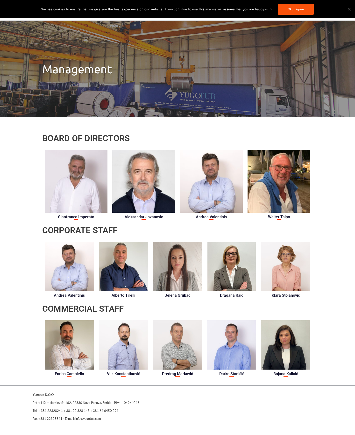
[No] (349, 9)
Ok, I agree (296, 9)
